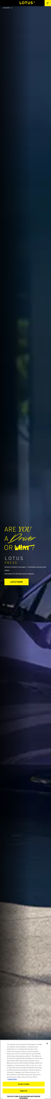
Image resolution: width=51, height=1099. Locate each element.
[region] (25, 1069)
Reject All (23, 1091)
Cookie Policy (12, 1079)
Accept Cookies (23, 1084)
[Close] (47, 1043)
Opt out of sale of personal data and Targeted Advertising (23, 1097)
